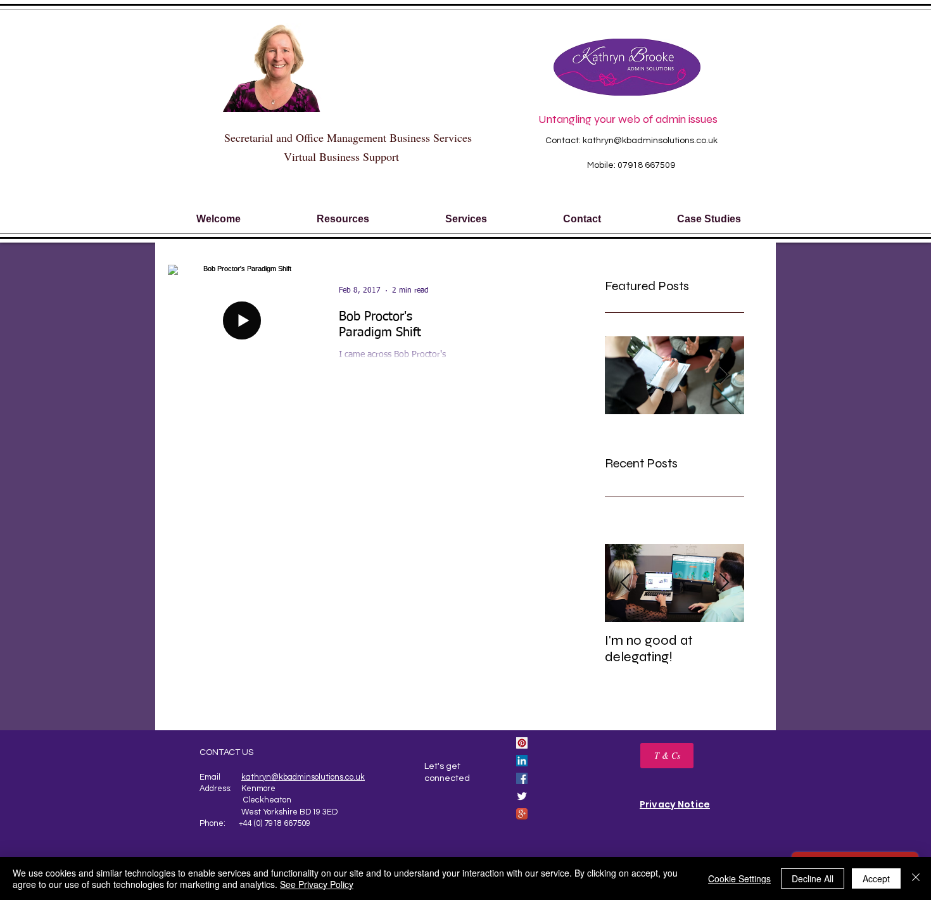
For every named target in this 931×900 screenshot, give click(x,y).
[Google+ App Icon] (522, 814)
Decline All (812, 878)
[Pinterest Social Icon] (522, 743)
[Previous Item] (625, 583)
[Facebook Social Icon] (522, 778)
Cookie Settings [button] (739, 878)
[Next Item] (724, 583)
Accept (876, 878)
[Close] (915, 878)
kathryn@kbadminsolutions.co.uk (650, 140)
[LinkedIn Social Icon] (522, 760)
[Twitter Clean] (522, 796)
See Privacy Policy (316, 884)
